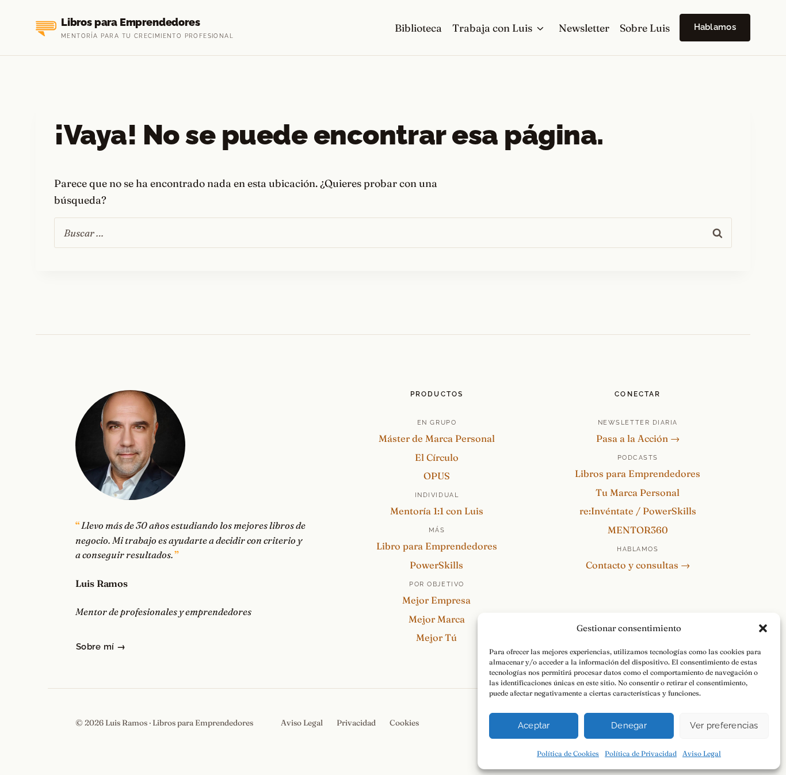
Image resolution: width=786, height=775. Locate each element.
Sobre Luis (645, 28)
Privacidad (356, 722)
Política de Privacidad (641, 753)
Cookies (404, 722)
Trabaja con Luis (492, 28)
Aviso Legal (701, 753)
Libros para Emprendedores (637, 473)
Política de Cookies (568, 753)
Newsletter (584, 28)
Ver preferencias (724, 725)
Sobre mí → (100, 647)
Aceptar (534, 725)
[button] (763, 628)
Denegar (629, 725)
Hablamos (715, 27)
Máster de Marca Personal (437, 438)
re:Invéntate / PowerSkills (637, 511)
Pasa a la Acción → (638, 438)
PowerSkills (436, 565)
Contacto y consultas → (638, 565)
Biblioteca (418, 28)
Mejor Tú (436, 637)
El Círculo (437, 457)
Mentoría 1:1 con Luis (436, 511)
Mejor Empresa (436, 600)
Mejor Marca (437, 619)
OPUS (436, 476)
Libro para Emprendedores (436, 546)
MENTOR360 (638, 530)
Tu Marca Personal (638, 492)
